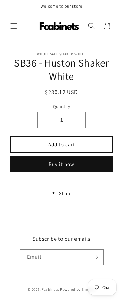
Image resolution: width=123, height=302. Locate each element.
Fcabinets (50, 289)
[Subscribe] (95, 257)
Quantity (61, 106)
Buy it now (61, 164)
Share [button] (65, 193)
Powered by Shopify (77, 289)
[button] (13, 26)
